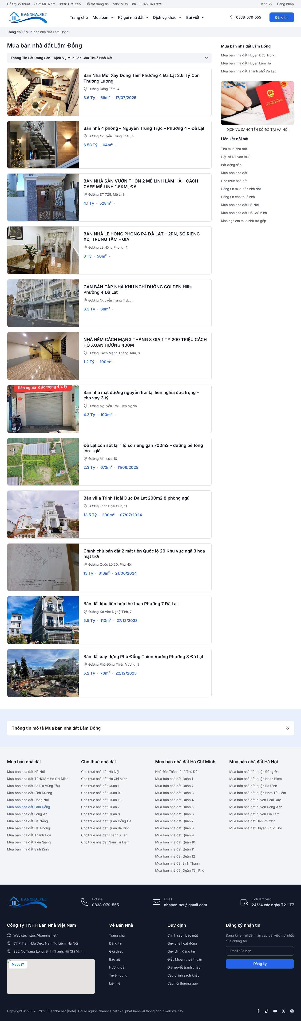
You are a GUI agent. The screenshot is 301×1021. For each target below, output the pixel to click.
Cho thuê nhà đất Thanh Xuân (104, 835)
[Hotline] (84, 902)
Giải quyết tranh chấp (184, 967)
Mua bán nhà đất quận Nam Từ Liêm (257, 793)
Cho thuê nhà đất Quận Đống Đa (106, 821)
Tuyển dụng (118, 975)
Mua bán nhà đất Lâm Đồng (28, 807)
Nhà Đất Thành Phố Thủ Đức (177, 772)
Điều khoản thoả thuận (184, 959)
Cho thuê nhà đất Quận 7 (100, 807)
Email (168, 899)
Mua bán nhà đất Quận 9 (174, 835)
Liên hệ (114, 983)
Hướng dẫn (117, 967)
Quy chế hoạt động (182, 943)
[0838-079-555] (232, 17)
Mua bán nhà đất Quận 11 (174, 849)
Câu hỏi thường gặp (182, 983)
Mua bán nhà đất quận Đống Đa (254, 772)
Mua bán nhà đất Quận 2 (174, 786)
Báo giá (115, 959)
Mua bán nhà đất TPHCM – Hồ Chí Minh (37, 779)
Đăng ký (265, 4)
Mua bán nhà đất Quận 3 (174, 793)
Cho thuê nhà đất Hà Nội (100, 772)
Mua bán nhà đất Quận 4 (174, 800)
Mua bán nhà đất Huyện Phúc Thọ (255, 828)
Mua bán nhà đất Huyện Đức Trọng (248, 55)
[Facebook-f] (258, 1011)
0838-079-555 (248, 17)
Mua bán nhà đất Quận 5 (174, 807)
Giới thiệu (116, 951)
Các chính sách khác (183, 975)
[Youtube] (275, 1011)
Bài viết (192, 17)
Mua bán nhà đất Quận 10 (175, 842)
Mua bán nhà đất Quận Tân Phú (179, 870)
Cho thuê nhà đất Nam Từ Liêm (105, 842)
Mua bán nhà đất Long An (27, 814)
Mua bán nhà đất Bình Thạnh (177, 863)
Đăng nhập (285, 4)
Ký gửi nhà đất (130, 17)
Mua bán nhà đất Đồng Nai (28, 800)
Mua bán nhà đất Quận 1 (174, 779)
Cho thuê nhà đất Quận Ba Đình (105, 828)
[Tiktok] (267, 1011)
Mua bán (100, 17)
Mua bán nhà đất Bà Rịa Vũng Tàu (33, 786)
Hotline (97, 899)
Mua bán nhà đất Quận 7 (174, 821)
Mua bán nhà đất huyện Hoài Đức (255, 800)
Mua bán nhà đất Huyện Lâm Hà (246, 63)
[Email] (156, 902)
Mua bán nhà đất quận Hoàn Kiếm (255, 779)
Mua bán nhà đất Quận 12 (175, 856)
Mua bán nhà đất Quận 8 (174, 828)
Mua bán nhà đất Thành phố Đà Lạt (248, 71)
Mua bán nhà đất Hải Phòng (28, 828)
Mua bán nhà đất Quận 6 (174, 814)
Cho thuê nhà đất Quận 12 (101, 800)
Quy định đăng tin (181, 951)
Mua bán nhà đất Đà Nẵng (27, 821)
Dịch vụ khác (164, 17)
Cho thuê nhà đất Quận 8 (100, 814)
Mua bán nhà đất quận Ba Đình (253, 786)
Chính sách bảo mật (182, 935)
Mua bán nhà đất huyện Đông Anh (255, 807)
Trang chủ (79, 17)
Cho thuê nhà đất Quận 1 (100, 786)
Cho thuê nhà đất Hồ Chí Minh (104, 779)
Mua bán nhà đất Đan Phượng (252, 821)
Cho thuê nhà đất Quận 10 (101, 793)
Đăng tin (281, 17)
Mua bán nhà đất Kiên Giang (29, 842)
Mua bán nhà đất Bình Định (28, 849)
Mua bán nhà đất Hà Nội (26, 772)
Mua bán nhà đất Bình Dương (29, 793)
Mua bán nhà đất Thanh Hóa (29, 835)
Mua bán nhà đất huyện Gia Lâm (254, 814)
